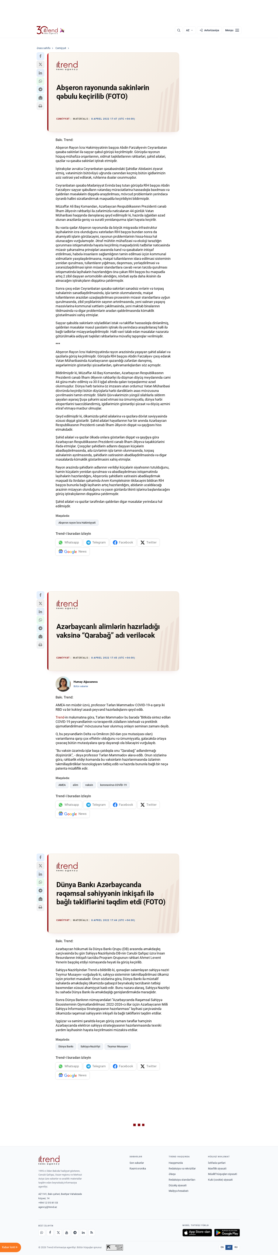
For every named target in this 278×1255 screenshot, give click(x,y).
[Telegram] (75, 1232)
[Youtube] (66, 1232)
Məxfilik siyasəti (217, 1168)
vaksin (89, 784)
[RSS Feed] (91, 1232)
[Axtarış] (178, 30)
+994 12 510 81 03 (48, 1202)
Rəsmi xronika (138, 1168)
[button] (40, 56)
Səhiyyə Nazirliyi (90, 1046)
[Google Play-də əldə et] (227, 1232)
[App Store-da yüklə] (197, 1232)
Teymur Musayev (117, 1046)
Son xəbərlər (137, 1162)
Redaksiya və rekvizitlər (182, 1168)
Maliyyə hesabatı (178, 1190)
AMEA (62, 784)
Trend (60, 717)
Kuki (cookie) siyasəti (220, 1179)
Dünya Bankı (65, 1046)
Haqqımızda (176, 1162)
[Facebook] (50, 1232)
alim (75, 784)
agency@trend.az (47, 1207)
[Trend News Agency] (49, 1160)
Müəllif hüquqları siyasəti (222, 1174)
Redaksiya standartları (182, 1179)
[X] (58, 1232)
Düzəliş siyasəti (177, 1185)
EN (222, 1247)
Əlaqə (172, 1174)
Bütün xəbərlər (81, 686)
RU (236, 1247)
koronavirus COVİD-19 (113, 784)
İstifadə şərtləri (216, 1162)
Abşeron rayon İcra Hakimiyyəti (77, 522)
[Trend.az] (51, 30)
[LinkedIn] (83, 1232)
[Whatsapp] (41, 1232)
